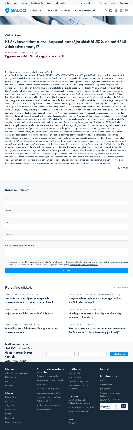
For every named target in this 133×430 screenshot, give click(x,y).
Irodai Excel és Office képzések (78, 387)
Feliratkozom (119, 354)
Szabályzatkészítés (45, 409)
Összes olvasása (120, 287)
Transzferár (42, 384)
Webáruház (73, 423)
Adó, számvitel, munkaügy (16, 3)
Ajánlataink (66, 10)
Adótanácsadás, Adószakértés (50, 380)
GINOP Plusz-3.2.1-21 (110, 400)
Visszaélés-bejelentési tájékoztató (110, 394)
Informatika (60, 3)
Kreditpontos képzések (78, 381)
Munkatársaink (100, 3)
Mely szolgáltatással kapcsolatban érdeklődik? (21, 245)
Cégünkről (85, 3)
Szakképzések (74, 377)
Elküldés (66, 270)
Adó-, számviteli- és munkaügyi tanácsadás (50, 370)
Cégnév (8, 210)
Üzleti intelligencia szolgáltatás (81, 407)
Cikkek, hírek (51, 10)
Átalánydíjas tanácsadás (47, 376)
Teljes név (9, 198)
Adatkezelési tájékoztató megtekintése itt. (84, 265)
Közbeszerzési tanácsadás (48, 405)
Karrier (112, 3)
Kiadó (49, 3)
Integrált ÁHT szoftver (78, 411)
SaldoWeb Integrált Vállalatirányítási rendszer (79, 402)
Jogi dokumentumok (108, 376)
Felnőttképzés (37, 3)
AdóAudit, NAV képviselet (48, 388)
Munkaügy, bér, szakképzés (49, 397)
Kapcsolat (124, 3)
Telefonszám (10, 234)
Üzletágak (9, 368)
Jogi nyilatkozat (106, 388)
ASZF (102, 380)
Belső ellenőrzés (44, 401)
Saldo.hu (9, 392)
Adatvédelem (106, 384)
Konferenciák (74, 373)
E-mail (7, 222)
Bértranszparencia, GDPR (48, 392)
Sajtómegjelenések (13, 422)
